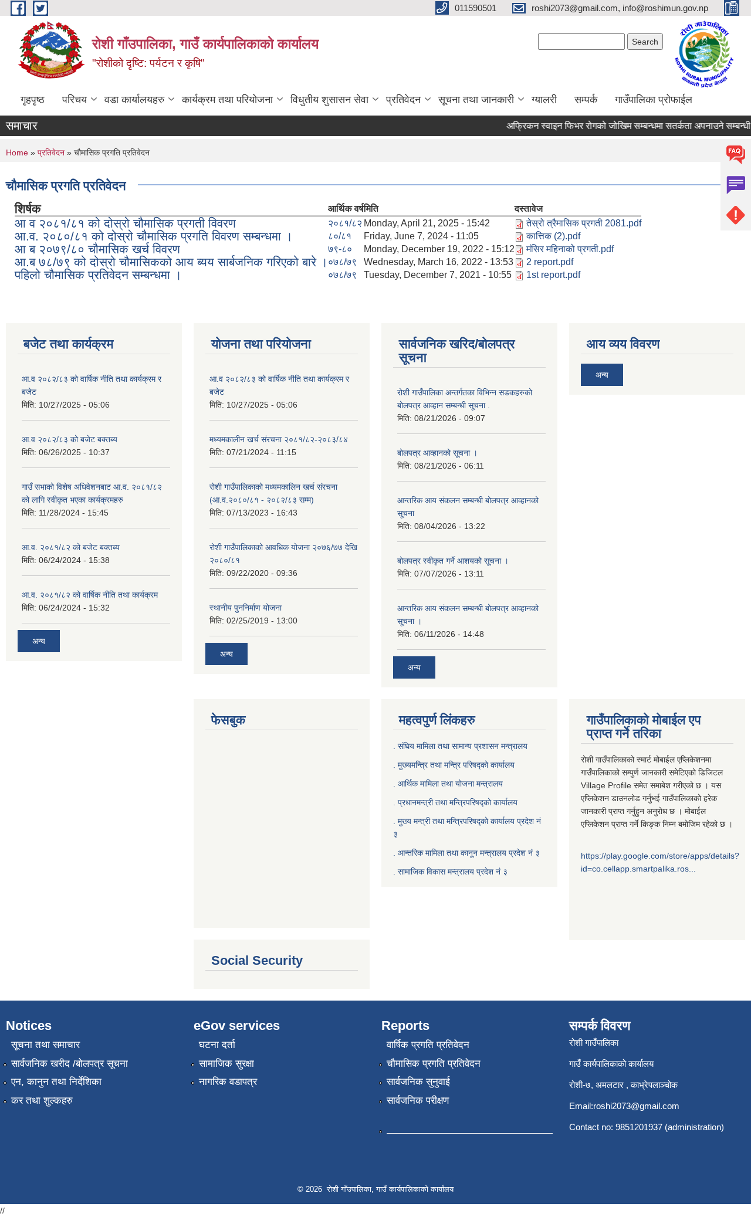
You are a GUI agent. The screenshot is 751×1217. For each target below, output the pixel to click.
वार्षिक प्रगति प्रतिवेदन (428, 1044)
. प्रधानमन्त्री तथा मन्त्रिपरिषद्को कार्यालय (455, 802)
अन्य (38, 641)
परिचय (74, 100)
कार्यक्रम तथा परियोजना (227, 100)
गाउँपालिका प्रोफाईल (653, 100)
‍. (395, 871)
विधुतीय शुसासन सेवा (329, 100)
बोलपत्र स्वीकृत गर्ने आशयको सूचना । (453, 560)
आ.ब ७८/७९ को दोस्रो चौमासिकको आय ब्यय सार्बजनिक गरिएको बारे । (171, 262)
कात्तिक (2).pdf (553, 236)
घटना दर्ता (217, 1044)
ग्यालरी (544, 100)
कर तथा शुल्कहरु (42, 1100)
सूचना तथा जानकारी (476, 100)
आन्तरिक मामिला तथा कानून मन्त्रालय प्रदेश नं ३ (469, 852)
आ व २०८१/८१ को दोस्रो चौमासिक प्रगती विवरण (125, 223)
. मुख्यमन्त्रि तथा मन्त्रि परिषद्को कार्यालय (454, 764)
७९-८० (340, 249)
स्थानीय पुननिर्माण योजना (245, 607)
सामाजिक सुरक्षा (226, 1063)
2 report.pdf (549, 262)
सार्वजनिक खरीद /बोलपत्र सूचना (69, 1063)
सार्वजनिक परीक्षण (418, 1100)
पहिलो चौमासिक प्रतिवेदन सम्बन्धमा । (98, 275)
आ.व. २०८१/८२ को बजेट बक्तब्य (71, 547)
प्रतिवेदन (403, 100)
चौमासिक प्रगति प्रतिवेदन (434, 1063)
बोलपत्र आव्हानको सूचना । (437, 452)
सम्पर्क (585, 100)
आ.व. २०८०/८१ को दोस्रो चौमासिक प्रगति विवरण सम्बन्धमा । (154, 236)
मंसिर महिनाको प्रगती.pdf (570, 249)
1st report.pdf (553, 275)
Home (17, 152)
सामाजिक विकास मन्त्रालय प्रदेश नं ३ (453, 871)
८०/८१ (339, 236)
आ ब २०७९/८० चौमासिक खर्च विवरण (97, 249)
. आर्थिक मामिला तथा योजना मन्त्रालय (448, 783)
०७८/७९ (342, 262)
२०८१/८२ (345, 223)
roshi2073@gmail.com (636, 1106)
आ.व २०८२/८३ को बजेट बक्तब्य (69, 439)
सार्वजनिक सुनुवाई (418, 1081)
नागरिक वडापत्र (228, 1081)
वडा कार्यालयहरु (134, 100)
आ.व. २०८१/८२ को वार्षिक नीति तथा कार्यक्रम (90, 594)
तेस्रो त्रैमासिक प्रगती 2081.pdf (583, 223)
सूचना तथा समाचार (45, 1044)
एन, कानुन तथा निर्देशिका (56, 1081)
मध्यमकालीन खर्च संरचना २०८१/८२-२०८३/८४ (278, 439)
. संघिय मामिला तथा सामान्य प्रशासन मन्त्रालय (460, 746)
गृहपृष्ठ (33, 100)
